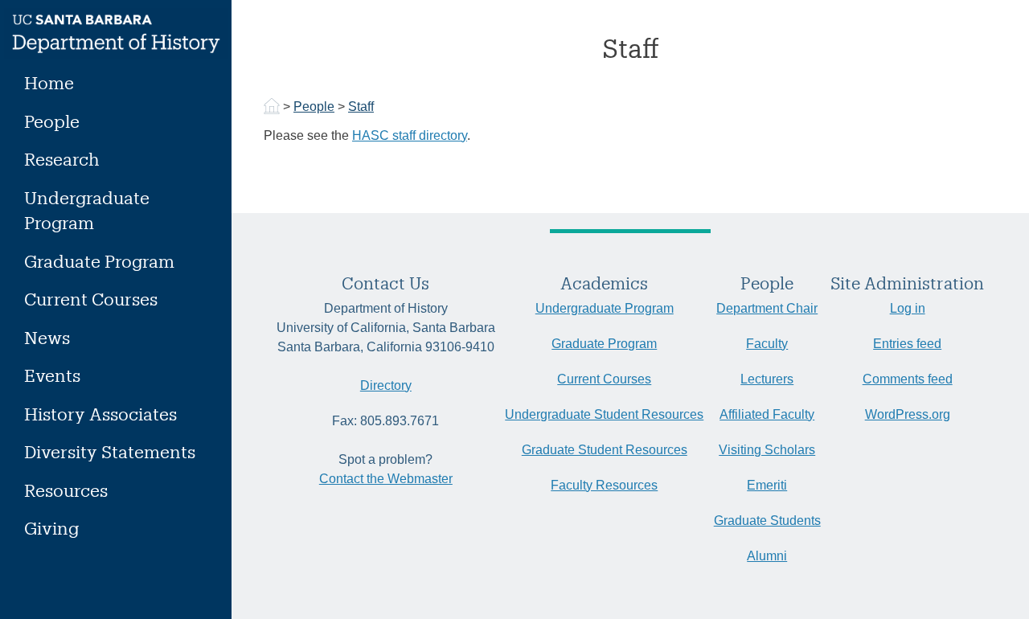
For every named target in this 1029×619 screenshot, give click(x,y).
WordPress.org (907, 414)
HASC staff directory (409, 135)
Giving (51, 528)
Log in (907, 308)
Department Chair (767, 308)
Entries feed (907, 343)
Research (62, 159)
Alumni (767, 556)
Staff (361, 106)
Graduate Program (99, 261)
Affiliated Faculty (766, 414)
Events (52, 375)
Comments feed (908, 379)
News (47, 337)
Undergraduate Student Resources (604, 414)
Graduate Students (767, 520)
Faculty (767, 343)
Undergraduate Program (87, 210)
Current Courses (91, 299)
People (52, 121)
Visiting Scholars (767, 450)
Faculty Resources (604, 485)
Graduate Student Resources (604, 450)
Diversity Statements (109, 451)
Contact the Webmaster (386, 479)
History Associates (100, 414)
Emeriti (767, 485)
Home (49, 82)
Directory (386, 385)
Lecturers (766, 379)
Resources (66, 490)
